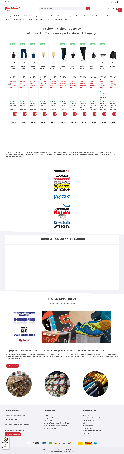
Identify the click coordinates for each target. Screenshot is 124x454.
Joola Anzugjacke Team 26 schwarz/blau (73, 68)
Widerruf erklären (88, 428)
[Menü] (9, 437)
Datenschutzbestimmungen (92, 431)
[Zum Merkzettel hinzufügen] (13, 62)
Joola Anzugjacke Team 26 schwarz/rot (13, 68)
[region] (62, 84)
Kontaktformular (19, 430)
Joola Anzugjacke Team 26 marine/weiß (33, 68)
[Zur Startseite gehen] (13, 8)
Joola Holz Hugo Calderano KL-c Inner (53, 68)
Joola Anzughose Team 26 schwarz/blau (63, 68)
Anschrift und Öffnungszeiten (92, 418)
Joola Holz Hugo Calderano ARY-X (43, 68)
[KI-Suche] (120, 10)
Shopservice (49, 410)
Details (13, 122)
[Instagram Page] (8, 1)
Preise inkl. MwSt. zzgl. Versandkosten (13, 84)
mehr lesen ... (11, 366)
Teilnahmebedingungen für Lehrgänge (56, 426)
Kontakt (46, 415)
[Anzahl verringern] (11, 114)
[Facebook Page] (5, 1)
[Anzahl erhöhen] (11, 118)
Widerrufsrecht (88, 426)
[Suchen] (88, 8)
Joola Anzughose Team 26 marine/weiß (23, 68)
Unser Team (86, 415)
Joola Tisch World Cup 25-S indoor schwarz (103, 68)
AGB (84, 423)
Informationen (89, 410)
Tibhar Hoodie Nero (113, 68)
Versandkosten (58, 449)
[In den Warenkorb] (94, 114)
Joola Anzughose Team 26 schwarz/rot (83, 68)
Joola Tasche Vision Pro (93, 68)
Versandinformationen (90, 420)
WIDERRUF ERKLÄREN (13, 434)
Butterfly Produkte (50, 428)
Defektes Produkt (49, 420)
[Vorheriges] (9, 84)
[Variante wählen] (15, 114)
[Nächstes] (115, 84)
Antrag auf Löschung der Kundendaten (56, 423)
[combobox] (62, 8)
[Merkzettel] (109, 8)
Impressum (86, 433)
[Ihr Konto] (113, 8)
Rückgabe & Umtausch (51, 418)
